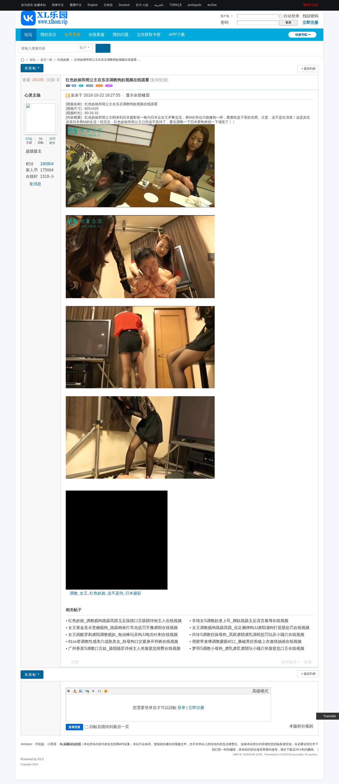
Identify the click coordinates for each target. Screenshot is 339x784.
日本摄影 (108, 85)
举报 (308, 662)
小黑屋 (51, 744)
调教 (74, 85)
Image (80, 690)
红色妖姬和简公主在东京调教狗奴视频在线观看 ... (107, 59)
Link (87, 690)
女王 (81, 85)
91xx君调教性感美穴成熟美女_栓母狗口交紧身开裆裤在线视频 (123, 641)
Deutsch (124, 5)
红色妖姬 (63, 59)
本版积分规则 (301, 726)
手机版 (39, 744)
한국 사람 (142, 5)
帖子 (83, 48)
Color (74, 690)
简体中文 (58, 5)
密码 (225, 22)
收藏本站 (40, 5)
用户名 (224, 16)
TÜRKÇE (176, 5)
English (93, 5)
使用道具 (289, 662)
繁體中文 (76, 5)
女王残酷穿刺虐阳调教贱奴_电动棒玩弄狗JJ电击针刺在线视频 (123, 634)
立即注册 (310, 22)
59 (40, 139)
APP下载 (177, 34)
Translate (329, 716)
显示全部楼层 (138, 95)
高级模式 (260, 691)
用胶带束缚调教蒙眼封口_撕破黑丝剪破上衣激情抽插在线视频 (247, 641)
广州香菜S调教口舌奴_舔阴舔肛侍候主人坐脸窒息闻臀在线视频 (124, 648)
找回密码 (310, 16)
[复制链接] (159, 80)
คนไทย (212, 5)
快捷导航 (301, 34)
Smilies (105, 690)
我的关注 (48, 34)
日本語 (108, 5)
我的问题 (121, 34)
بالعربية (159, 5)
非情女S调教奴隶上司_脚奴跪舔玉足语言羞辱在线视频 (240, 621)
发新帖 (30, 68)
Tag (68, 85)
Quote (93, 690)
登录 (181, 708)
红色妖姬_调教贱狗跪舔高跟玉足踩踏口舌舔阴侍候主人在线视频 (125, 621)
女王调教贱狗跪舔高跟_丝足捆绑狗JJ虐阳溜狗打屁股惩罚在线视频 (250, 628)
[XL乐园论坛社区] (44, 23)
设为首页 (27, 5)
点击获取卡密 (149, 34)
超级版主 (34, 151)
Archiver (26, 744)
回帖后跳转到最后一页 (109, 727)
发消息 (35, 184)
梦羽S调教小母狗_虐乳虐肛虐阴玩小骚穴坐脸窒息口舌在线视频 (248, 648)
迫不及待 (99, 85)
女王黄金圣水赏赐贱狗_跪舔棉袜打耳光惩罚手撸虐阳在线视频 (123, 628)
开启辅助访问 (301, 3)
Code (99, 690)
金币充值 (72, 34)
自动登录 (291, 16)
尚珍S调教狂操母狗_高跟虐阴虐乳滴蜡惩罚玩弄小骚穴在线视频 (248, 634)
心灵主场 (32, 95)
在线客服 (96, 34)
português (195, 5)
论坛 (28, 34)
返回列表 (310, 68)
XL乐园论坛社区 (23, 59)
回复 (75, 662)
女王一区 (46, 59)
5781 (29, 139)
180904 (47, 164)
